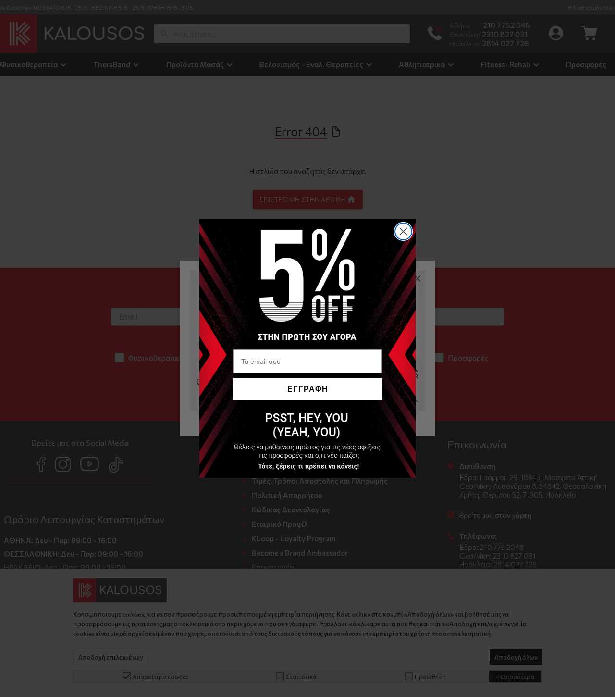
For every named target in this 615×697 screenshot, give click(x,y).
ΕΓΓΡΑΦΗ (307, 389)
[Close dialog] (403, 231)
